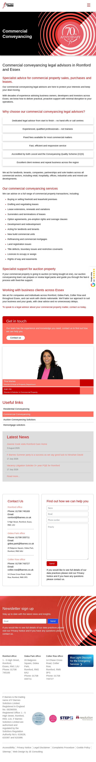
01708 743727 (22, 563)
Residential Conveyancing (16, 409)
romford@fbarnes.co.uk (19, 517)
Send (51, 563)
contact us (59, 579)
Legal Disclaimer (41, 747)
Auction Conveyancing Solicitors (19, 419)
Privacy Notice (18, 631)
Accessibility (8, 747)
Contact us (15, 338)
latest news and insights (38, 614)
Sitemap (6, 751)
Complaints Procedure (63, 747)
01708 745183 (22, 511)
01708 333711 (22, 537)
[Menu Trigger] (88, 4)
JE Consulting (35, 751)
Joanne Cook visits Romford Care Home (27, 444)
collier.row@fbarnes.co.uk (20, 570)
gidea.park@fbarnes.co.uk (21, 543)
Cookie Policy (83, 747)
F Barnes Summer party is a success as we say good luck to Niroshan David (45, 455)
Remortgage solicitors (14, 425)
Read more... (13, 476)
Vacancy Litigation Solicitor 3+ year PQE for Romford (33, 465)
